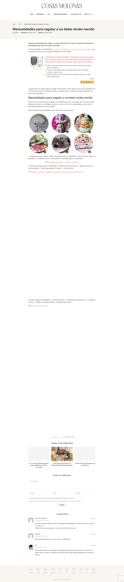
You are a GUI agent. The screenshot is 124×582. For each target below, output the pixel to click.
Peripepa (37, 534)
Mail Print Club (76, 14)
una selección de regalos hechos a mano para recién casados (72, 49)
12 (63, 168)
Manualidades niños (60, 14)
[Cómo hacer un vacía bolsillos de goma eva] (85, 454)
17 (34, 302)
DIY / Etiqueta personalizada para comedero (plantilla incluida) (39, 465)
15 (65, 300)
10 (93, 166)
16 (87, 300)
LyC (36, 545)
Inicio (14, 24)
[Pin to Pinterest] (67, 437)
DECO (32, 14)
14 (52, 300)
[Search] (93, 14)
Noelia (16, 32)
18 (55, 302)
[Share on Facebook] (63, 437)
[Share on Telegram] (71, 437)
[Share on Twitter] (65, 437)
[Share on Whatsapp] (69, 437)
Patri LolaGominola (41, 518)
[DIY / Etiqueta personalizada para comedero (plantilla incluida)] (39, 454)
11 (40, 168)
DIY (49, 14)
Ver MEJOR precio (88, 82)
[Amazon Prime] (91, 79)
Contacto (87, 14)
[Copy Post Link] (72, 437)
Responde (93, 518)
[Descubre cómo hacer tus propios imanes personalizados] (62, 454)
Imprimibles (40, 14)
